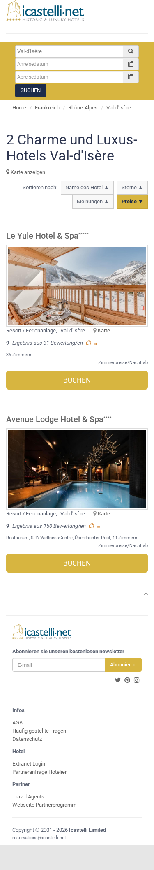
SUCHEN (31, 90)
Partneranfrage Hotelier (39, 772)
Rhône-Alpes (83, 107)
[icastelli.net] (45, 10)
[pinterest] (127, 680)
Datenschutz (27, 739)
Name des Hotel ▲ (87, 187)
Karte (104, 330)
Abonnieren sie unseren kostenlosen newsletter (68, 651)
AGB (17, 722)
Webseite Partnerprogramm (44, 805)
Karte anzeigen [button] (27, 172)
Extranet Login (28, 764)
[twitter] (118, 680)
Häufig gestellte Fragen (39, 731)
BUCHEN (77, 380)
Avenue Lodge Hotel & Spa (54, 419)
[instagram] (137, 680)
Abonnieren (123, 664)
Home (19, 107)
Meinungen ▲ (93, 201)
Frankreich (47, 107)
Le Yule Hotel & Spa (42, 236)
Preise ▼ (132, 201)
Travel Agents (28, 796)
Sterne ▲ (132, 187)
